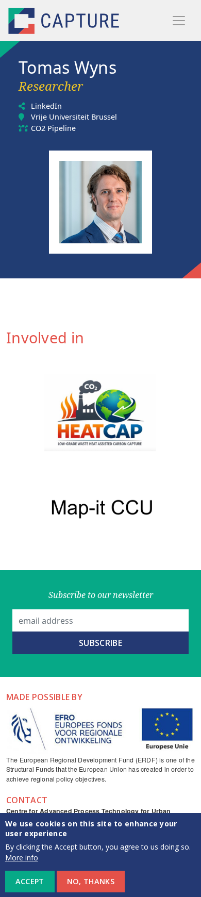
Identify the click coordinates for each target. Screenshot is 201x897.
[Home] (65, 21)
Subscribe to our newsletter (100, 595)
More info (21, 857)
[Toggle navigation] (179, 20)
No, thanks (90, 881)
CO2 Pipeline (53, 128)
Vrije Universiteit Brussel (74, 117)
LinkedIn (46, 106)
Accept (29, 881)
